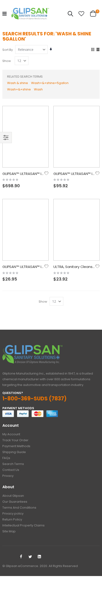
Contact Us (10, 470)
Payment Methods (16, 446)
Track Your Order (15, 440)
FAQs (6, 458)
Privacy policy (12, 513)
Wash (38, 89)
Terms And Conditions (19, 507)
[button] (81, 14)
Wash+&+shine (19, 89)
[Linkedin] (39, 556)
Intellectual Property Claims (23, 525)
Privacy (8, 475)
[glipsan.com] (30, 14)
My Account (11, 434)
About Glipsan (13, 495)
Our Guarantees (14, 501)
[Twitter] (30, 556)
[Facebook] (20, 556)
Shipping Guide (14, 452)
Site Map (9, 531)
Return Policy (12, 519)
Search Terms (13, 464)
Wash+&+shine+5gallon (50, 83)
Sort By (7, 49)
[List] (98, 50)
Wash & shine (17, 83)
